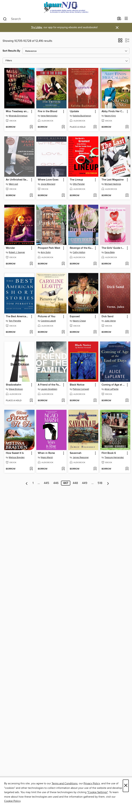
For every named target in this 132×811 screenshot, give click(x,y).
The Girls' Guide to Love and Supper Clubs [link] (113, 248)
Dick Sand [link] (107, 316)
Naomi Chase (79, 320)
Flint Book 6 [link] (109, 453)
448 (75, 483)
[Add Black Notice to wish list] (95, 400)
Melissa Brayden (17, 457)
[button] (120, 41)
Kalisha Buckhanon (82, 115)
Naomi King (110, 115)
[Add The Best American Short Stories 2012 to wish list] (31, 332)
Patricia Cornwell (81, 389)
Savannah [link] (75, 453)
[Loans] (119, 19)
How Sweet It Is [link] (15, 453)
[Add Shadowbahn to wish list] (31, 400)
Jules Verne (110, 320)
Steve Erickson (16, 389)
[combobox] (59, 19)
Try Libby (36, 27)
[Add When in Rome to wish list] (63, 469)
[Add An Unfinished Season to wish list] (31, 195)
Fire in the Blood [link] (47, 111)
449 (84, 483)
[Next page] (108, 483)
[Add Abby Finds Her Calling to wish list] (127, 127)
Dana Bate (109, 252)
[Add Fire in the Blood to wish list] (63, 127)
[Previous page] (26, 483)
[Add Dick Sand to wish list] (127, 332)
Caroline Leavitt (48, 320)
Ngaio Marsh (47, 457)
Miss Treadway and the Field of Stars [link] (18, 111)
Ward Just (13, 184)
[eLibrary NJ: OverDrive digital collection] (66, 7)
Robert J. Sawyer (17, 252)
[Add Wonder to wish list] (31, 264)
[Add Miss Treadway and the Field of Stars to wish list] (31, 127)
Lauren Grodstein (49, 389)
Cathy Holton (79, 252)
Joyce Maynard (48, 184)
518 (100, 483)
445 (46, 483)
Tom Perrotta (15, 320)
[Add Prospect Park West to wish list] (63, 264)
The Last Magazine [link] (113, 179)
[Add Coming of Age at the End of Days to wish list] (127, 400)
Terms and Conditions (65, 783)
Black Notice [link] (77, 384)
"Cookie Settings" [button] (97, 792)
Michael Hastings (112, 184)
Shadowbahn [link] (13, 384)
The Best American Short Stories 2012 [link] (18, 316)
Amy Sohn (46, 252)
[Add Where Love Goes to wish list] (63, 195)
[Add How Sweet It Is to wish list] (31, 469)
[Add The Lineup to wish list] (95, 195)
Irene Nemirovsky (49, 115)
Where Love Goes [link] (48, 179)
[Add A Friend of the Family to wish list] (63, 400)
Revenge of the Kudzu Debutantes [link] (82, 248)
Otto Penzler (79, 184)
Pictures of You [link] (46, 316)
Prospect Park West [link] (49, 248)
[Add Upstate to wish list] (95, 127)
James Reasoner (81, 457)
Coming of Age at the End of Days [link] (113, 384)
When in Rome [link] (46, 453)
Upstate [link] (74, 111)
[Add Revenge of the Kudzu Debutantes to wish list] (95, 264)
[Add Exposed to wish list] (95, 332)
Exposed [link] (75, 316)
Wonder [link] (10, 248)
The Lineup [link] (76, 179)
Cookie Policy (12, 801)
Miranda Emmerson (18, 115)
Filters (9, 60)
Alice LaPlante (111, 389)
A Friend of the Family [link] (50, 384)
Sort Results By (11, 50)
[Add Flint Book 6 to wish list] (127, 469)
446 (56, 483)
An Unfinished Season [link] (18, 179)
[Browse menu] (126, 18)
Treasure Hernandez (114, 457)
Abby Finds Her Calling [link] (113, 111)
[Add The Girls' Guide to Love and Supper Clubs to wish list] (127, 264)
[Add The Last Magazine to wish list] (127, 195)
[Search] (5, 19)
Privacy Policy (92, 783)
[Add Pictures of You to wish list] (63, 332)
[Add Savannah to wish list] (95, 469)
